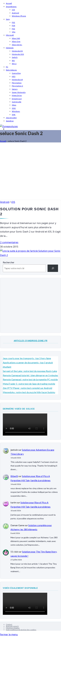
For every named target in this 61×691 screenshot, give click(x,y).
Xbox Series (17, 45)
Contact (9, 624)
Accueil (9, 3)
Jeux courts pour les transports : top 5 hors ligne (27, 358)
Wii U (14, 64)
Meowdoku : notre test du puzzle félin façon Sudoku (29, 392)
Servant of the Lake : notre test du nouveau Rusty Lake (30, 371)
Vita (13, 32)
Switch (15, 57)
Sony (8, 19)
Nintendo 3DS (18, 54)
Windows (16, 111)
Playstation (17, 83)
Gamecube (16, 102)
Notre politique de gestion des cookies (21, 630)
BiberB (14, 476)
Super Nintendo (18, 92)
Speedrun (10, 121)
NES (13, 76)
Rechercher (8, 262)
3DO (14, 108)
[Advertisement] (30, 173)
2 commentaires (9, 242)
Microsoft (10, 35)
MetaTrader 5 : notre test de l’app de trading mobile (29, 383)
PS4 (13, 25)
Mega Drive (17, 95)
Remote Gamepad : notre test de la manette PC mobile (30, 379)
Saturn (15, 89)
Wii (13, 60)
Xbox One (16, 41)
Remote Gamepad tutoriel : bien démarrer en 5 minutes (30, 375)
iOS (13, 10)
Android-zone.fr (12, 626)
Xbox (14, 105)
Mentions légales (13, 628)
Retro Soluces (11, 70)
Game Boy (16, 73)
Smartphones (11, 6)
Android (15, 13)
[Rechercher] (52, 268)
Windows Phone (19, 16)
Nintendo (9, 48)
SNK (14, 114)
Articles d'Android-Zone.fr (30, 341)
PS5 (13, 22)
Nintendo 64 (17, 79)
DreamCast (17, 99)
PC (7, 67)
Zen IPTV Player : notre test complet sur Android (27, 388)
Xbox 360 (16, 38)
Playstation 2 (17, 86)
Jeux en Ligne (11, 118)
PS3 (13, 29)
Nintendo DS (17, 51)
